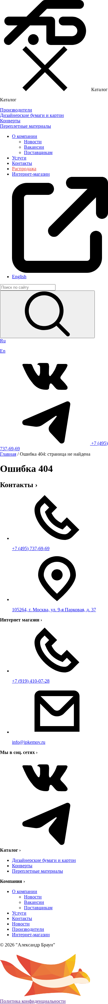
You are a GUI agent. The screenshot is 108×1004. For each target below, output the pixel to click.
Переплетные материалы (37, 871)
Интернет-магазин (31, 934)
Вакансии (34, 147)
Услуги (19, 157)
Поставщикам (38, 152)
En (2, 350)
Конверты (22, 865)
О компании (24, 136)
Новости (33, 141)
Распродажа (24, 168)
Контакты (22, 163)
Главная (8, 454)
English (19, 276)
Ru (3, 340)
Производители (28, 929)
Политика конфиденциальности (33, 1001)
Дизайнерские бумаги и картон (44, 860)
